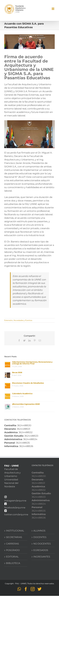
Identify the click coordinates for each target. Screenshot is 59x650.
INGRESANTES (41, 556)
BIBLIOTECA (13, 563)
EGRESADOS (40, 550)
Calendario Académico (22, 393)
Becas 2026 (17, 372)
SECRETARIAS (14, 537)
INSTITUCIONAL (15, 530)
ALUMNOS (39, 530)
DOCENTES (39, 537)
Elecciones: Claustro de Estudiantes (28, 383)
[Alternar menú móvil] (53, 8)
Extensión (8, 320)
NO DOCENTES (42, 543)
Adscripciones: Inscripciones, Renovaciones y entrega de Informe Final (32, 363)
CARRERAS (12, 543)
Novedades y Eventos (23, 320)
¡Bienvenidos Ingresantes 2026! (26, 404)
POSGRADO (13, 550)
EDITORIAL (12, 556)
